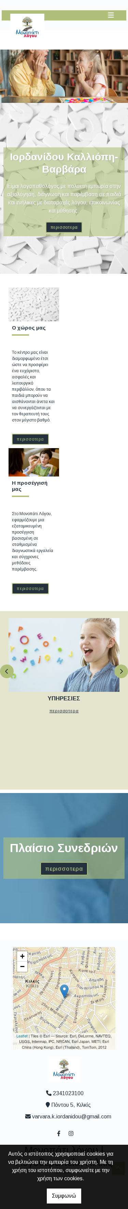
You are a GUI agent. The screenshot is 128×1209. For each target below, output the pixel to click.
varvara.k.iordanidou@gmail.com (71, 1116)
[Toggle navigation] (111, 15)
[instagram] (70, 1132)
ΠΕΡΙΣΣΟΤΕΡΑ (64, 227)
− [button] (22, 966)
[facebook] (58, 1132)
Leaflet (22, 1035)
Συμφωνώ (64, 1196)
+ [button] (22, 956)
